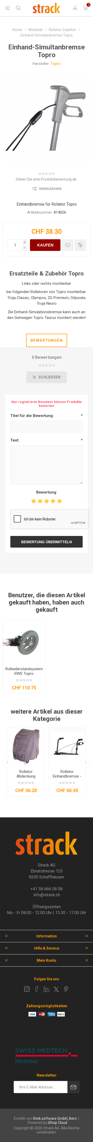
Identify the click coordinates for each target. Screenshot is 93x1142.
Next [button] (86, 762)
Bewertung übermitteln (46, 542)
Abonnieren (73, 1087)
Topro (56, 63)
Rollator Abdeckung (26, 774)
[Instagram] (27, 989)
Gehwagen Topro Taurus (35, 317)
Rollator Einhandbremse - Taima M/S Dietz (67, 776)
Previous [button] (7, 762)
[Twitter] (56, 989)
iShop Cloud (57, 1123)
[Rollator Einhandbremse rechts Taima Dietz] (67, 746)
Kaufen (45, 245)
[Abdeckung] (26, 746)
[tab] (46, 340)
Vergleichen (50, 189)
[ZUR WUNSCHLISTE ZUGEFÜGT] (67, 245)
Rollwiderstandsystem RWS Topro (24, 671)
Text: (14, 440)
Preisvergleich (80, 245)
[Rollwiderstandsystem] (24, 641)
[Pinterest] (66, 989)
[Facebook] (37, 989)
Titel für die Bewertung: (32, 415)
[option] (26, 762)
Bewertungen (46, 340)
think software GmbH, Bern (55, 1118)
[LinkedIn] (46, 989)
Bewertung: (46, 492)
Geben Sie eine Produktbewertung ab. (46, 179)
